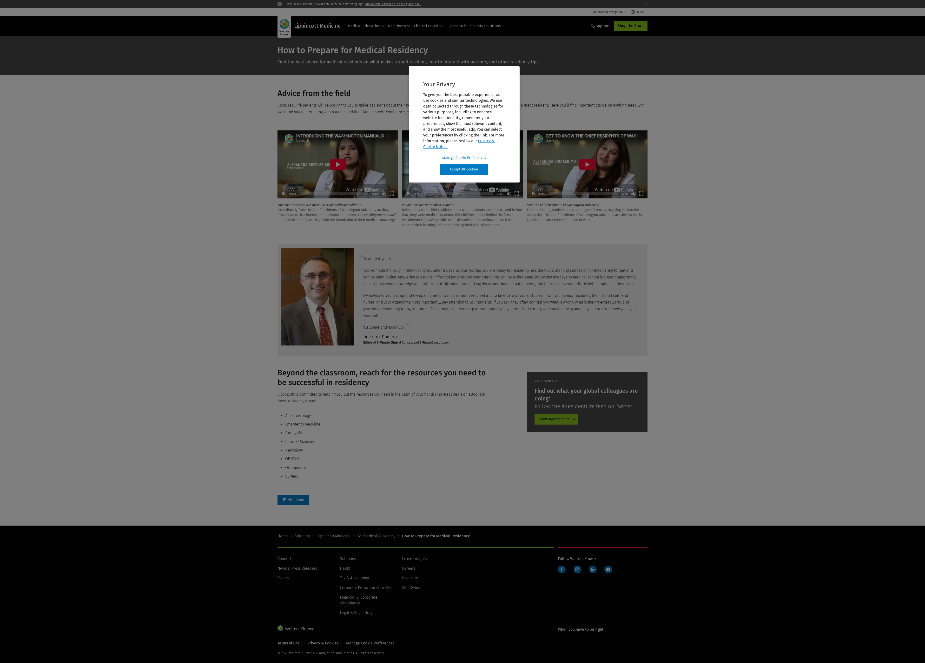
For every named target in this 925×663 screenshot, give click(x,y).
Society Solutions (485, 26)
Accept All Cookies (464, 169)
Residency (397, 26)
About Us (285, 558)
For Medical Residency (376, 536)
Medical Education (363, 26)
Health (345, 568)
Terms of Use (289, 643)
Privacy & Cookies (322, 643)
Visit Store (293, 500)
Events (283, 578)
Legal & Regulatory (356, 612)
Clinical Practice (428, 26)
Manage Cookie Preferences (464, 158)
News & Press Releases (297, 568)
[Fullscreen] (392, 193)
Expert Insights (414, 558)
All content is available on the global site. (393, 4)
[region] (464, 124)
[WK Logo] (296, 628)
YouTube (608, 569)
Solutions (303, 536)
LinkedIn (593, 569)
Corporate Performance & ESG (366, 587)
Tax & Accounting (354, 578)
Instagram (577, 569)
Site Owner (411, 587)
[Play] (283, 193)
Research (458, 26)
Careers (408, 568)
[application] (338, 164)
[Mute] (384, 193)
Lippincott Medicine (333, 536)
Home (283, 536)
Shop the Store (631, 25)
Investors (410, 578)
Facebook (562, 569)
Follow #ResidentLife (553, 419)
